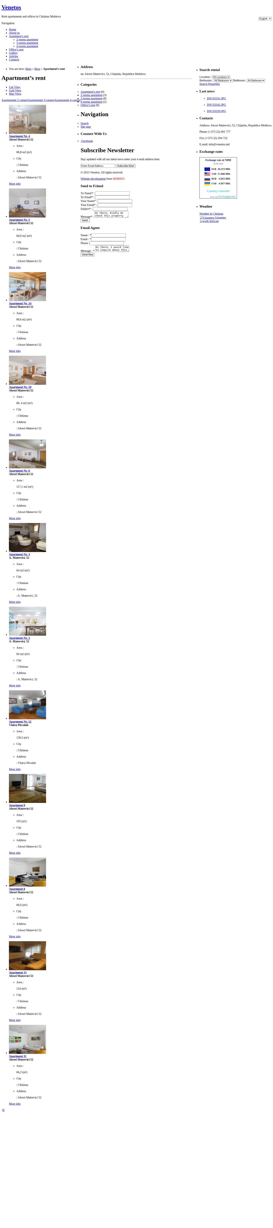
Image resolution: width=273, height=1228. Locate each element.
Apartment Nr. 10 (20, 387)
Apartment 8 (17, 888)
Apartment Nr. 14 (20, 303)
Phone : (85, 243)
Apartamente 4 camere (67, 100)
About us (14, 32)
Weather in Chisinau (211, 213)
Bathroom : (240, 80)
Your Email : (89, 204)
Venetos (11, 7)
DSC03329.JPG (216, 111)
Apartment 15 (18, 972)
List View (14, 87)
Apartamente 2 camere (14, 100)
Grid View (15, 90)
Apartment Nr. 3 (19, 554)
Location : (205, 76)
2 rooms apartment (27, 39)
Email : (86, 239)
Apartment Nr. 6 (19, 470)
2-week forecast (209, 221)
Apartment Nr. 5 (19, 219)
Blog (37, 68)
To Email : (88, 197)
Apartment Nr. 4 (19, 136)
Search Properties (209, 83)
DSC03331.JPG (216, 98)
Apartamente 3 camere (41, 100)
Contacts (14, 59)
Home (12, 29)
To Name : (88, 193)
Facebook (87, 141)
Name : (86, 235)
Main (28, 68)
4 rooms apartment (27, 46)
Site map (86, 126)
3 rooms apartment (27, 42)
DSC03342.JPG (216, 104)
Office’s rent (16, 49)
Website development (93, 178)
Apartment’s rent (18, 36)
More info (15, 183)
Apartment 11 (17, 1056)
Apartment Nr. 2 (19, 638)
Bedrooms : (206, 80)
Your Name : (89, 201)
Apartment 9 (17, 805)
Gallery (13, 52)
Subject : (87, 208)
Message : (88, 216)
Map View (15, 93)
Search (85, 123)
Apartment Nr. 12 (20, 721)
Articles (13, 56)
